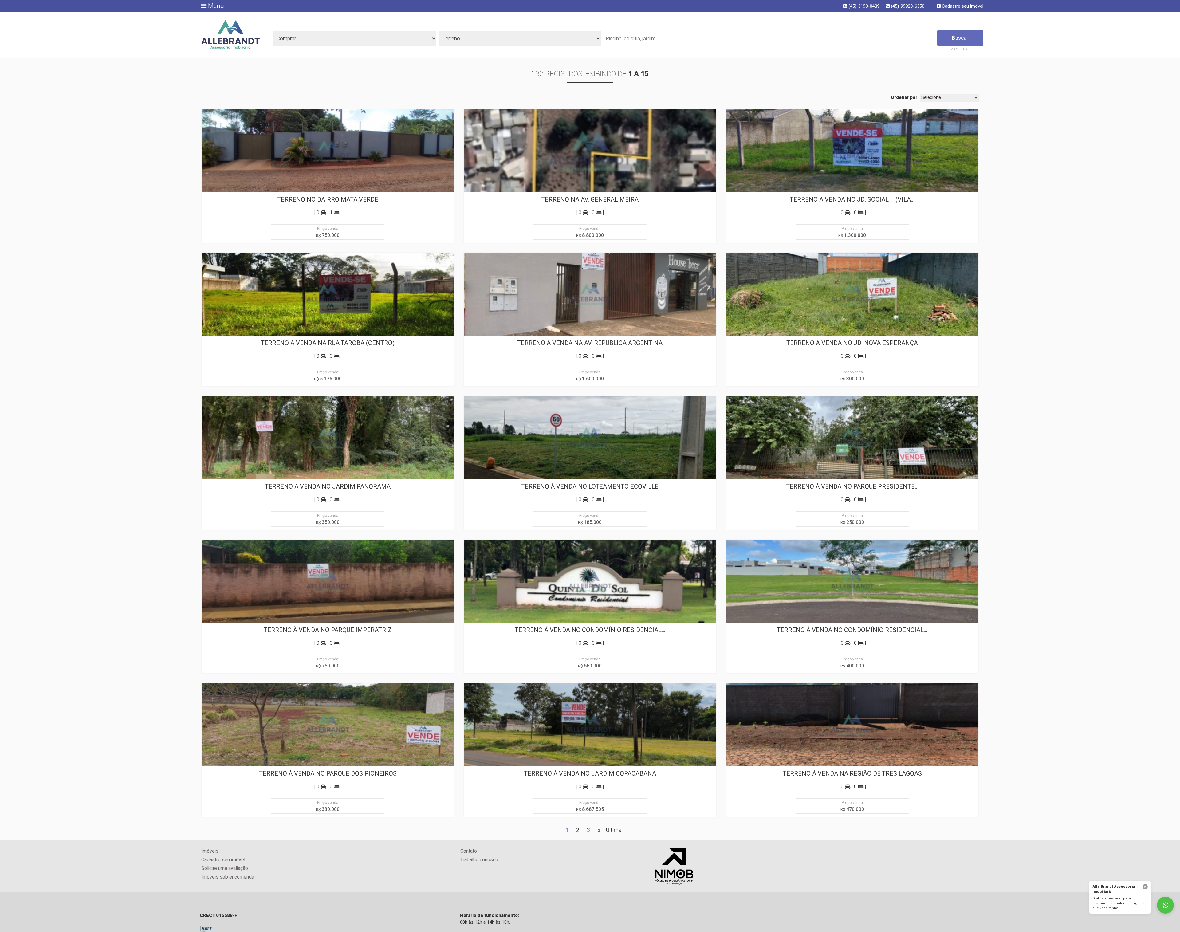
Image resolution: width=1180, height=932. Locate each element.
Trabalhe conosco (479, 859)
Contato (468, 851)
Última (614, 830)
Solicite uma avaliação (224, 868)
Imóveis (209, 851)
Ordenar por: (904, 97)
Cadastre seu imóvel (962, 6)
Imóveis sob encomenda (227, 877)
